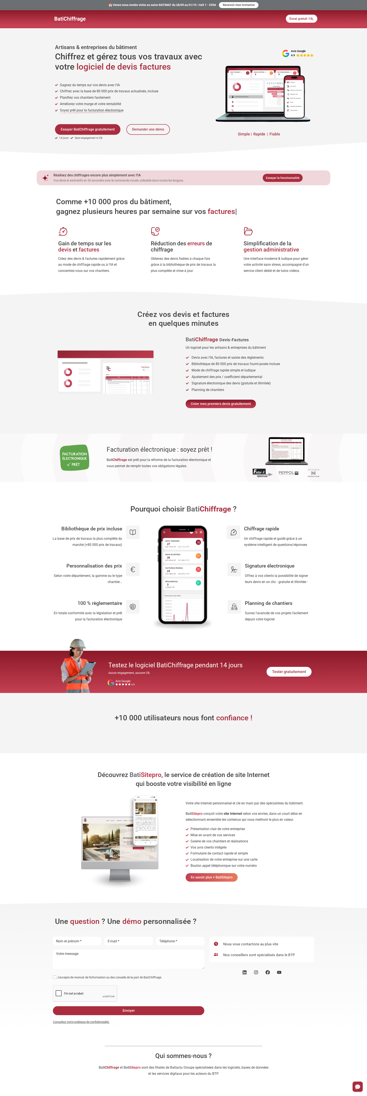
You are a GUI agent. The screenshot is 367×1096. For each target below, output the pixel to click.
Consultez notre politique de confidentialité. (81, 1022)
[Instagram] (256, 972)
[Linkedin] (244, 972)
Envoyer (129, 1011)
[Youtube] (279, 972)
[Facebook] (268, 972)
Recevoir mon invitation (239, 5)
